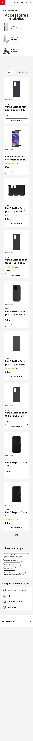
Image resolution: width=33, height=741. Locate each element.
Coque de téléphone (10, 565)
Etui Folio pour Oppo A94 (16, 464)
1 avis (16, 163)
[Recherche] (14, 2)
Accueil (4, 10)
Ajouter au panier (16, 120)
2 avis (16, 267)
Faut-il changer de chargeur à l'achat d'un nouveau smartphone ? (15, 573)
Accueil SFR (2, 2)
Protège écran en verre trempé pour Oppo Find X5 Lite (15, 158)
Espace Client (27, 2)
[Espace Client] (27, 2)
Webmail (22, 2)
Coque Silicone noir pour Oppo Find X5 (15, 108)
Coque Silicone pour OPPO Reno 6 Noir (16, 414)
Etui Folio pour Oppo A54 (16, 514)
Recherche (14, 2)
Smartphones (8, 569)
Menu (30, 2)
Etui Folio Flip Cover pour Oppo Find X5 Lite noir (15, 210)
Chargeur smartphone (11, 561)
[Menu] (31, 2)
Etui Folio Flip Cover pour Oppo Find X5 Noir (15, 313)
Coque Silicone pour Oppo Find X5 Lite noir (16, 261)
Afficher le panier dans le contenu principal (18, 2)
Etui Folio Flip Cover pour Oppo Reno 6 (15, 363)
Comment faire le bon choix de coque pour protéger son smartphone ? (16, 556)
